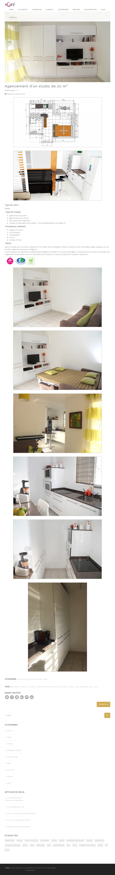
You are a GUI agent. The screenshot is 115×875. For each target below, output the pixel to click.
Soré (17, 90)
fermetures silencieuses (52, 687)
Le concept (23, 9)
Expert (61, 840)
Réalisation (84, 687)
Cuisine (19, 679)
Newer (103, 704)
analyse (23, 687)
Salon (45, 679)
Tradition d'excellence (87, 845)
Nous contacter (30, 870)
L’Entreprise (63, 9)
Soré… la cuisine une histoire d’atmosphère (21, 813)
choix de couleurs (31, 840)
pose (77, 687)
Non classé (10, 770)
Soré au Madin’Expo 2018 (15, 807)
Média (9, 763)
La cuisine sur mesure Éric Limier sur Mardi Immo (14, 799)
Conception (31, 687)
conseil (39, 687)
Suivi (91, 687)
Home (11, 9)
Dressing (26, 679)
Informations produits (14, 750)
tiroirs (96, 687)
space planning (58, 845)
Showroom (36, 9)
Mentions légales (51, 868)
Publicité (10, 776)
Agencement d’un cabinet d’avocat (18, 826)
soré (49, 845)
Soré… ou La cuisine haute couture (18, 820)
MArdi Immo (99, 840)
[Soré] (10, 3)
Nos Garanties (91, 9)
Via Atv (100, 845)
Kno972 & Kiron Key (39, 868)
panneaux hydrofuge (12, 845)
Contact (13, 17)
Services (76, 9)
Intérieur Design (36, 679)
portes (71, 687)
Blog (103, 9)
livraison (65, 687)
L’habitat (50, 9)
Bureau (9, 731)
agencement (14, 687)
